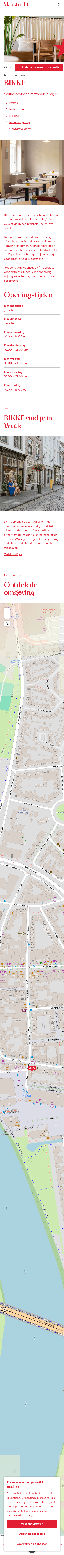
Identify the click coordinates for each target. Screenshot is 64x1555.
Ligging (14, 115)
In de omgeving (19, 122)
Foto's (13, 102)
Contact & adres (20, 129)
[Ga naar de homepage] (16, 4)
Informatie (16, 109)
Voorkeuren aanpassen (32, 1544)
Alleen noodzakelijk (32, 1533)
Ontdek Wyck (13, 554)
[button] (32, 1069)
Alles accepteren (32, 1523)
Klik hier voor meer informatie (39, 67)
